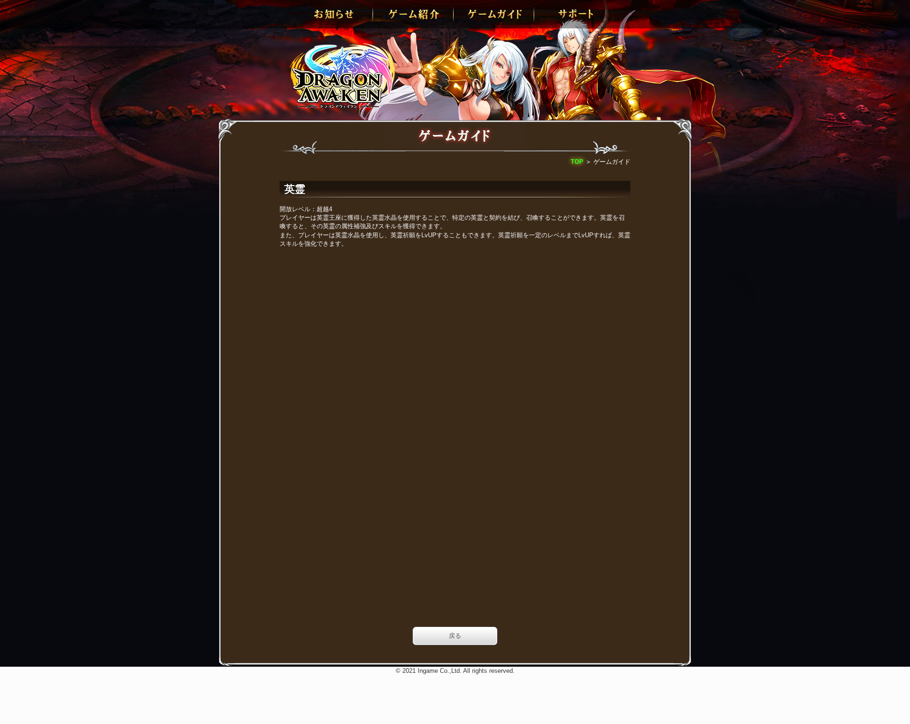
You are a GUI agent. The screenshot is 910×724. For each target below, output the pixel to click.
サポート (576, 14)
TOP (577, 161)
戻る (455, 635)
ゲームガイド (495, 14)
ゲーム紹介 (414, 14)
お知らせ (334, 14)
